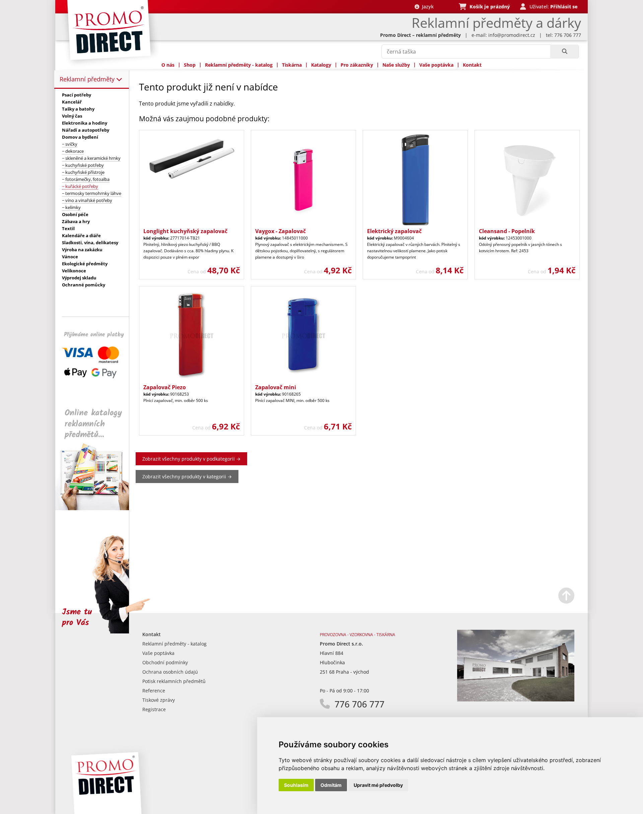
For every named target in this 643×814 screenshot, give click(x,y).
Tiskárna (292, 65)
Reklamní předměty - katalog (239, 65)
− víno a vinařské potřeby (87, 200)
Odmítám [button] (331, 785)
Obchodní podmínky (165, 662)
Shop (190, 65)
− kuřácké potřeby (80, 186)
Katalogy (321, 65)
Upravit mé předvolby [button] (378, 785)
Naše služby (396, 65)
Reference (153, 690)
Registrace (154, 709)
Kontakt (472, 65)
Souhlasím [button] (296, 785)
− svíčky (69, 144)
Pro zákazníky (357, 65)
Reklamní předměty (88, 79)
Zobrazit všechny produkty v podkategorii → (191, 459)
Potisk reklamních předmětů (174, 681)
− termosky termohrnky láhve (91, 193)
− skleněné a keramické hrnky (91, 158)
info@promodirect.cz (511, 35)
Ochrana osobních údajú (170, 672)
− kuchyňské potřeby (83, 165)
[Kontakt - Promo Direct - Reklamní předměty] (515, 699)
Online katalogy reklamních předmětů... (93, 424)
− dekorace (73, 151)
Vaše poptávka (436, 65)
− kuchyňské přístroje (83, 172)
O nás (167, 65)
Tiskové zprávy (158, 700)
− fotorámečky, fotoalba (86, 179)
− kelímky (71, 207)
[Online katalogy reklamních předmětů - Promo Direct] (97, 508)
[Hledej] (564, 52)
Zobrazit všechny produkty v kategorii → (187, 476)
